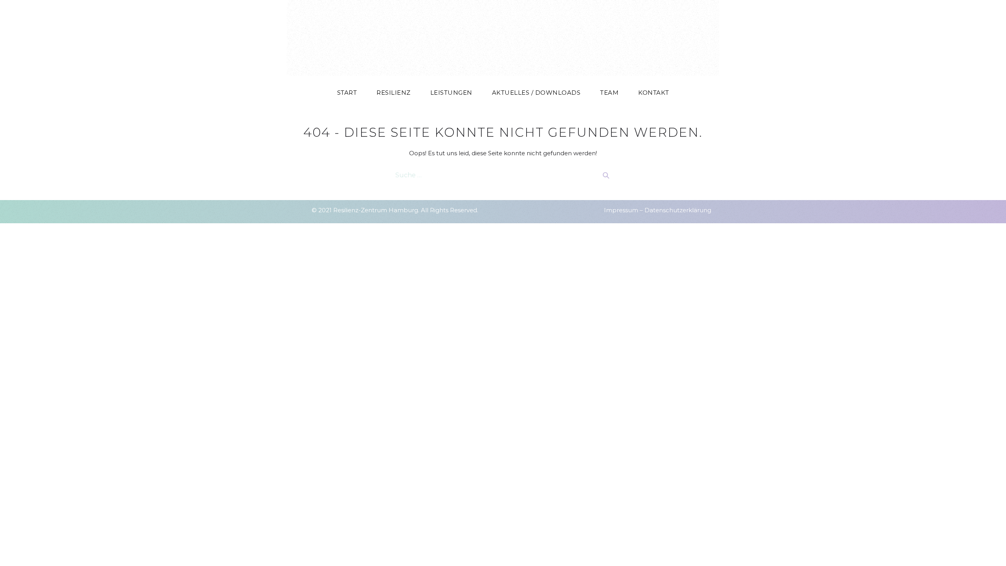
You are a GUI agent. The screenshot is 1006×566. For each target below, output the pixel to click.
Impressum (621, 210)
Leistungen (451, 92)
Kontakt (653, 92)
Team (609, 92)
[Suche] (606, 175)
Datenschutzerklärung (677, 210)
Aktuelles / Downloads (536, 92)
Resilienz (393, 92)
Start (347, 92)
